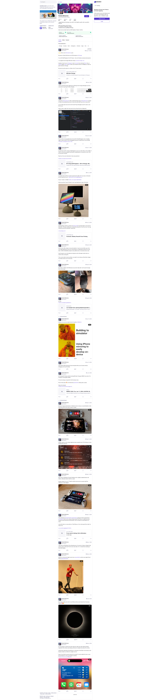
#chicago (60, 45)
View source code (46, 697)
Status (49, 692)
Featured (67, 40)
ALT (87, 129)
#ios (85, 45)
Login (102, 21)
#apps (82, 45)
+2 (88, 45)
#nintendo (78, 45)
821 (59, 20)
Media (63, 40)
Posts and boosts (61, 43)
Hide (90, 89)
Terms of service (48, 693)
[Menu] (90, 16)
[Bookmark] (83, 78)
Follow (86, 16)
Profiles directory (53, 692)
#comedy (64, 45)
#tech (69, 45)
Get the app (48, 696)
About (47, 692)
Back (61, 2)
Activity (59, 40)
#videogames (73, 45)
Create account (102, 18)
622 (65, 20)
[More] (91, 78)
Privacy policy (42, 693)
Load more (75, 694)
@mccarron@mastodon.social (63, 17)
